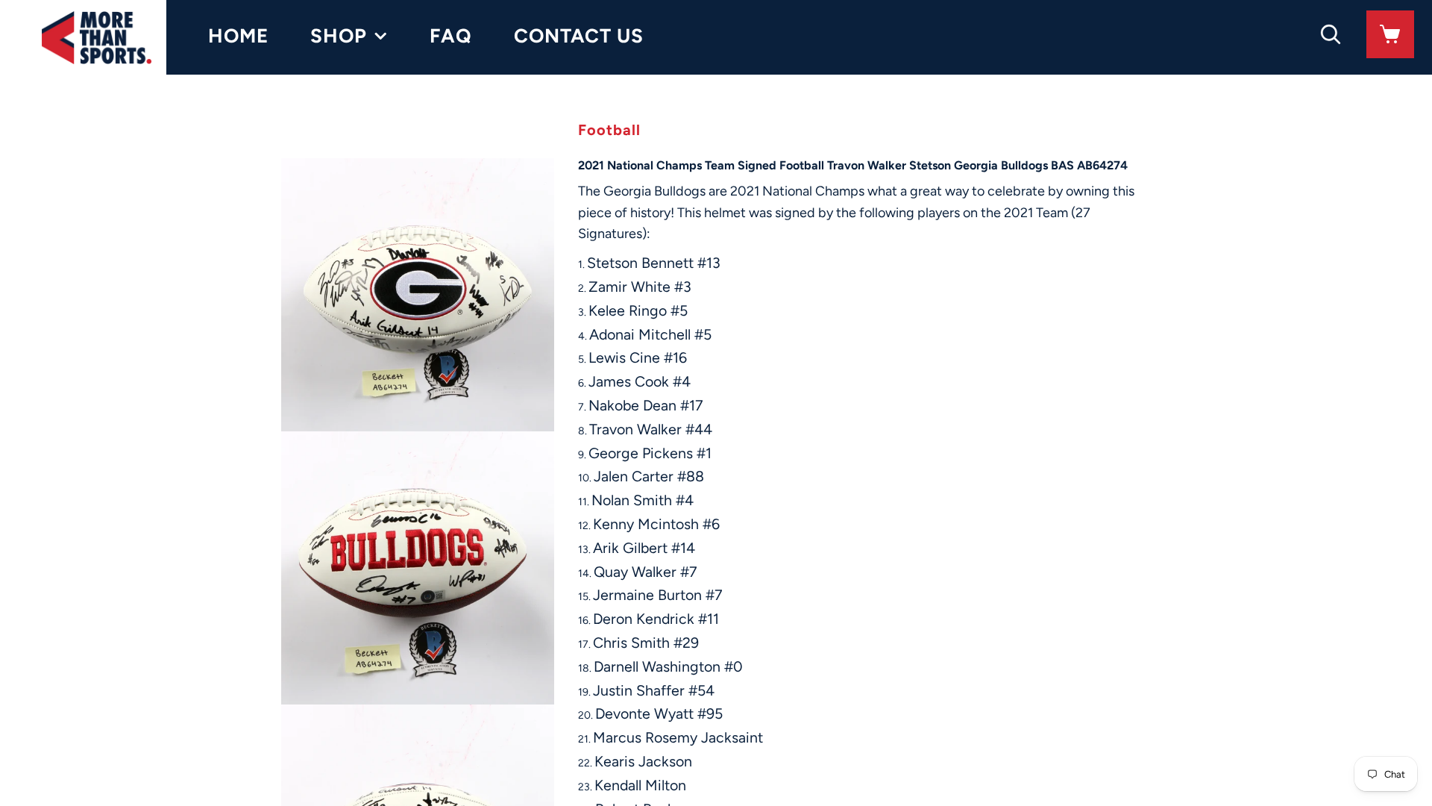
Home (238, 36)
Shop (338, 36)
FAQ (451, 36)
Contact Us (579, 36)
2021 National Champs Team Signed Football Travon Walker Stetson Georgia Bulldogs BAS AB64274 (853, 165)
